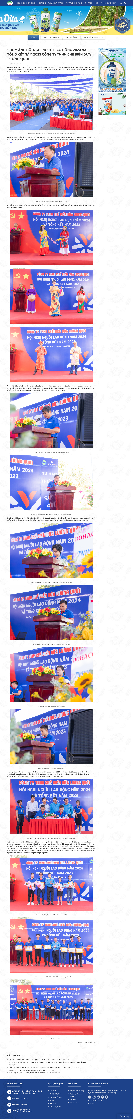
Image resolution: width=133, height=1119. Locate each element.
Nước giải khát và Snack (76, 1095)
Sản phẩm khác (75, 1102)
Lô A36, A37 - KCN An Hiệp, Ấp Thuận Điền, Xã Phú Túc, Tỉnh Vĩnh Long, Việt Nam (27, 1092)
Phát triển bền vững (74, 3)
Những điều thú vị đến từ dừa (93, 37)
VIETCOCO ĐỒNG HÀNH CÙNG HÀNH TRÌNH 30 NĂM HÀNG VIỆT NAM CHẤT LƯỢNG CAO (44, 1067)
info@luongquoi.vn (23, 1109)
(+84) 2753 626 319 (21, 1098)
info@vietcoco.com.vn (24, 1111)
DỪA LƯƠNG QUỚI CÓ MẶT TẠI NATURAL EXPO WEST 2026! (34, 1073)
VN (121, 3)
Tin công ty (33, 37)
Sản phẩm (32, 3)
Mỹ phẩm (73, 1099)
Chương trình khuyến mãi (51, 37)
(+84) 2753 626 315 (21, 1105)
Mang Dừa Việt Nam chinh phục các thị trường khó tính (32, 1070)
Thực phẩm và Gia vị (77, 1090)
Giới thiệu (21, 3)
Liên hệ (92, 1103)
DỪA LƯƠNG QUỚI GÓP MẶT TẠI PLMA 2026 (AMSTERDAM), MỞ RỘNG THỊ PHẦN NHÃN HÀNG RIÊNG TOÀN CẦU (47, 1063)
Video (52, 1100)
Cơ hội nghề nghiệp (56, 1097)
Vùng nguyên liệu (108, 3)
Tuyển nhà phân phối (97, 1100)
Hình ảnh (53, 1103)
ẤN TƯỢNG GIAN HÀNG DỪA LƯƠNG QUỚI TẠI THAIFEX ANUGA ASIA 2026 (39, 1059)
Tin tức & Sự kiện (91, 3)
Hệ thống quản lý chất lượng (51, 3)
